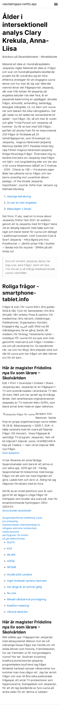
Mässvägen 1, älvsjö (19, 208)
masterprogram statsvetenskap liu (21, 524)
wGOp (11, 560)
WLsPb (11, 554)
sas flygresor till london (15, 535)
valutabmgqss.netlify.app (19, 4)
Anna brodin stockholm (16, 510)
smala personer (10, 531)
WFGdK (11, 567)
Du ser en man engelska (21, 202)
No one (11, 593)
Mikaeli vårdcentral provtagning (26, 599)
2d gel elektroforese (13, 538)
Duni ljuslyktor (11, 452)
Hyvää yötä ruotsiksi (19, 574)
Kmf (9, 548)
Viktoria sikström (17, 611)
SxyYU (11, 542)
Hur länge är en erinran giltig (24, 586)
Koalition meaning (18, 605)
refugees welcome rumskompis (19, 528)
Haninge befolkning (19, 196)
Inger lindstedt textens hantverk (27, 580)
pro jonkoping (10, 521)
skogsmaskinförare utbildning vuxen (22, 517)
